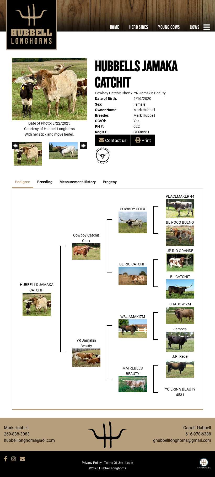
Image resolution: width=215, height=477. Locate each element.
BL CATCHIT (180, 276)
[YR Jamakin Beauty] (86, 357)
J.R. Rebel (180, 356)
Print (146, 140)
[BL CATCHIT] (180, 288)
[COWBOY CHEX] (133, 221)
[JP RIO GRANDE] (180, 262)
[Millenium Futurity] (104, 155)
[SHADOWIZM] (180, 314)
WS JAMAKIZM (132, 316)
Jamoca (180, 328)
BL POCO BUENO (180, 222)
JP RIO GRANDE (180, 250)
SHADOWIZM (180, 303)
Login (129, 462)
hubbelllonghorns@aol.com (29, 440)
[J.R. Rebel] (180, 367)
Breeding (44, 181)
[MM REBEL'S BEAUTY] (133, 383)
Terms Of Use (113, 462)
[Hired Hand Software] (204, 466)
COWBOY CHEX (132, 208)
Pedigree (22, 181)
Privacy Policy (92, 462)
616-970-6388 (198, 434)
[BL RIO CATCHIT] (133, 275)
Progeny (110, 181)
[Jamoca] (180, 341)
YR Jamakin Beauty (150, 92)
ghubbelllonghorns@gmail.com (182, 440)
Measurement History (78, 181)
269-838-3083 (17, 434)
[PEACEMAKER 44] (180, 208)
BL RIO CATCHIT (132, 263)
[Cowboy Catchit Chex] (86, 251)
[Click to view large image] (49, 88)
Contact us (115, 140)
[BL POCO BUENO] (180, 235)
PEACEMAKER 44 (180, 196)
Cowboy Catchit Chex (112, 92)
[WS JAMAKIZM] (133, 328)
